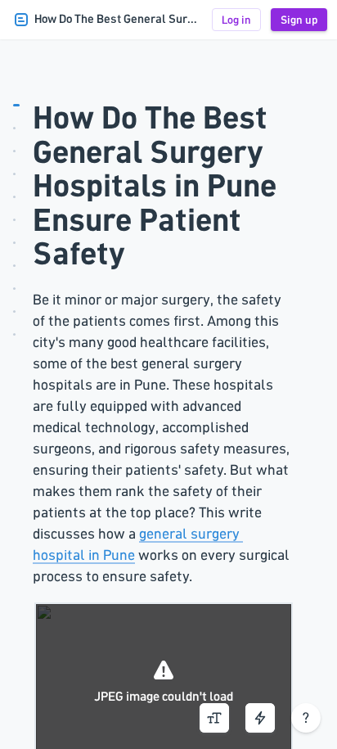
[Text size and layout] (214, 718)
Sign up (299, 19)
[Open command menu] (260, 718)
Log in (236, 19)
